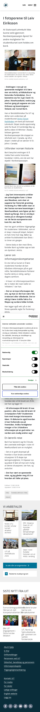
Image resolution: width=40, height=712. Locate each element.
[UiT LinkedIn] (25, 706)
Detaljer (31, 380)
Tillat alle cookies (20, 387)
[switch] (35, 359)
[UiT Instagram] (10, 706)
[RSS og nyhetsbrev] (30, 706)
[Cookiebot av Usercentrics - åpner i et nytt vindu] (29, 316)
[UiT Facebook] (5, 706)
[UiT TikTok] (15, 706)
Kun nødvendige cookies (20, 394)
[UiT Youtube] (20, 706)
